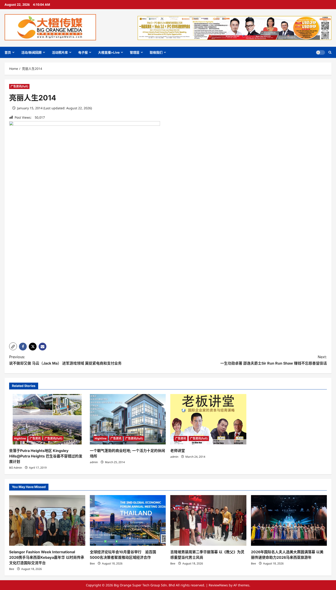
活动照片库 (60, 52)
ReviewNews (218, 585)
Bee (11, 569)
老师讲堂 (177, 450)
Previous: (65, 360)
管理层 (134, 52)
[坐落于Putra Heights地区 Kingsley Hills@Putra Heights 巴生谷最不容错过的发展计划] (47, 419)
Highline (20, 438)
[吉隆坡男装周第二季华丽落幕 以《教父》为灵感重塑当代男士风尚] (208, 520)
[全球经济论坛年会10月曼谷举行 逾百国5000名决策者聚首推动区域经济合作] (128, 520)
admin (94, 462)
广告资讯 (35, 438)
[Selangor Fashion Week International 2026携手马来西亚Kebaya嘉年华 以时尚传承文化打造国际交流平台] (47, 520)
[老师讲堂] (208, 419)
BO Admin (15, 468)
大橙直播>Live (109, 52)
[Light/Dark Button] (320, 52)
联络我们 (156, 52)
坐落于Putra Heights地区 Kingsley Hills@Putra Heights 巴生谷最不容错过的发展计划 (45, 456)
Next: (273, 360)
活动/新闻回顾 (31, 52)
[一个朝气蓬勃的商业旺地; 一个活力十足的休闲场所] (128, 419)
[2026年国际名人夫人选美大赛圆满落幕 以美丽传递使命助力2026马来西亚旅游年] (289, 520)
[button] (329, 52)
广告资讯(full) (19, 86)
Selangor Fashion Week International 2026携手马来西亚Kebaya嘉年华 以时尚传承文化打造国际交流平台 (46, 557)
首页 (8, 52)
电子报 (83, 52)
